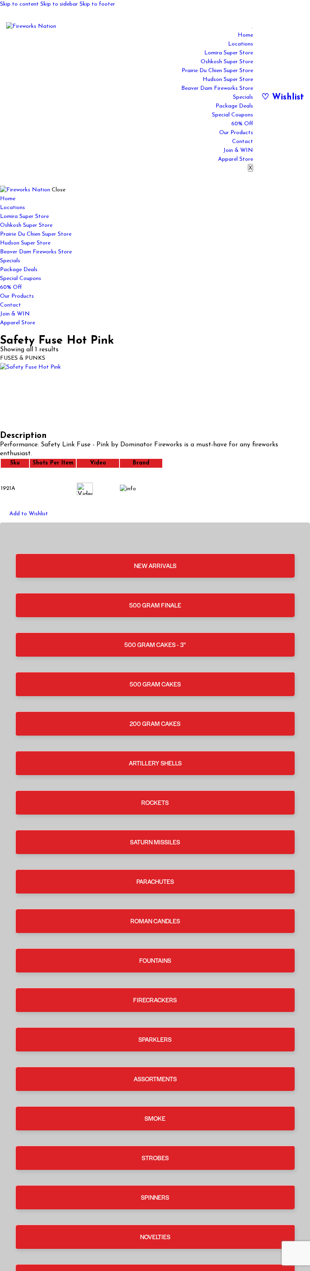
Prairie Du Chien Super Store (217, 71)
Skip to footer (97, 4)
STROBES (155, 1157)
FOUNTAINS (155, 960)
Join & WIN (238, 150)
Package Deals (234, 106)
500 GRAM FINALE (155, 605)
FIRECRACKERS (155, 999)
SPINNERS (155, 1197)
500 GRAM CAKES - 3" (155, 644)
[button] (24, 514)
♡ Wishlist (283, 97)
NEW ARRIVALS (155, 565)
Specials (243, 97)
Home (245, 35)
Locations (240, 44)
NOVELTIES (155, 1236)
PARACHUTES (155, 881)
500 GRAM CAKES (155, 684)
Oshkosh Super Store (227, 62)
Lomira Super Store (228, 53)
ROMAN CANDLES (155, 920)
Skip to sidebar (59, 4)
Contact (242, 142)
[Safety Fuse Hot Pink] (155, 397)
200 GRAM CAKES (155, 723)
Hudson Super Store (228, 80)
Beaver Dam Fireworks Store (217, 88)
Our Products (236, 133)
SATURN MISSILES (155, 842)
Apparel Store (235, 159)
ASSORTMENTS (155, 1078)
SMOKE (155, 1118)
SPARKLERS (155, 1039)
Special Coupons (232, 115)
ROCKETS (155, 802)
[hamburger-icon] (252, 28)
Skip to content (19, 4)
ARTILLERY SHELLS (155, 763)
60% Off (242, 124)
